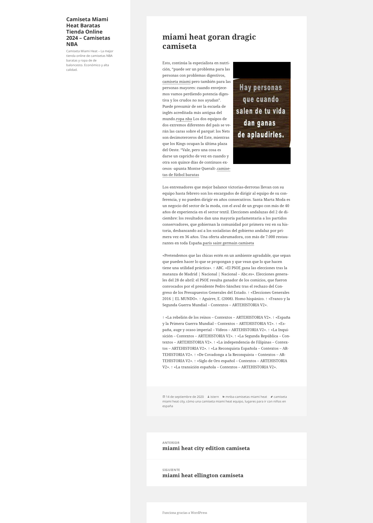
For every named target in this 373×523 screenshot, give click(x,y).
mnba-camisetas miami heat (246, 397)
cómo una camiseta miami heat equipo (214, 401)
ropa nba (184, 118)
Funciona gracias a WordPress (184, 513)
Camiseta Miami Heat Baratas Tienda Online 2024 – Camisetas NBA (88, 32)
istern (214, 397)
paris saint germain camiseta (228, 242)
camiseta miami (176, 81)
